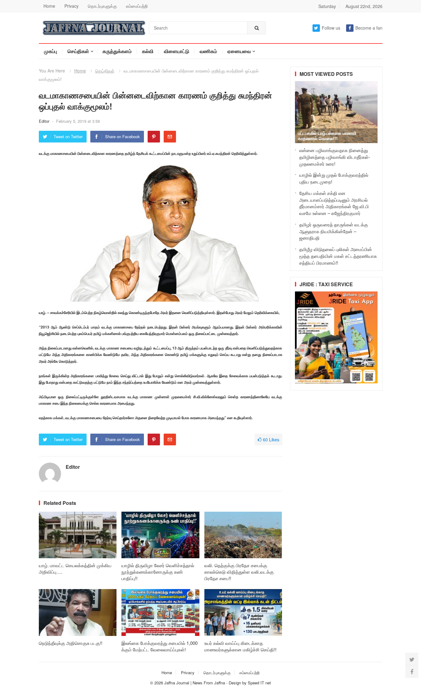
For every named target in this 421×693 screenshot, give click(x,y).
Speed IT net (259, 683)
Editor (45, 121)
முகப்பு (50, 51)
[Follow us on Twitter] (412, 659)
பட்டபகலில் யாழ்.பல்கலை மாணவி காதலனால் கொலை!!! (327, 135)
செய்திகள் (78, 51)
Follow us (331, 28)
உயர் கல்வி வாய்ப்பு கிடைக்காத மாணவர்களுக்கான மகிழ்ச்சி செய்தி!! (240, 646)
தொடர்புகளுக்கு (102, 6)
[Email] (170, 136)
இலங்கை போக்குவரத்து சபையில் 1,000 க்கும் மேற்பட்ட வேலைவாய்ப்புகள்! (159, 646)
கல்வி (147, 51)
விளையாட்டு (176, 51)
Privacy (71, 6)
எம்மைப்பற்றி (137, 6)
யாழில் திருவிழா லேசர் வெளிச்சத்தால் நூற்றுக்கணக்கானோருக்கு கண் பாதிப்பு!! (157, 571)
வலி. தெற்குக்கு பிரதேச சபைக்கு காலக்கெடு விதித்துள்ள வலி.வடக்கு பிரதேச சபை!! (239, 571)
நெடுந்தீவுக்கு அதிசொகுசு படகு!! (70, 643)
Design (235, 683)
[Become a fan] (412, 671)
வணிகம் (208, 51)
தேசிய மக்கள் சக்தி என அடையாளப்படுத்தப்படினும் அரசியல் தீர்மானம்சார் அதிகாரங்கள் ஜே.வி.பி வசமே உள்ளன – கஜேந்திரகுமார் (334, 203)
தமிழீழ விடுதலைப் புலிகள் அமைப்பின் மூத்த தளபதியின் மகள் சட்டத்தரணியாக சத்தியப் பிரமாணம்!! (338, 256)
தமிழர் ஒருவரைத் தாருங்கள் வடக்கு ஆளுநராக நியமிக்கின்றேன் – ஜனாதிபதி (333, 231)
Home (49, 6)
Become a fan (368, 28)
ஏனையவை (239, 51)
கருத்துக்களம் (117, 51)
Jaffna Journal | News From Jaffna (194, 683)
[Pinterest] (154, 136)
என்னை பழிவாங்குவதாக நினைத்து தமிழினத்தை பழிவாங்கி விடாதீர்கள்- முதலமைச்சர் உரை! (334, 157)
